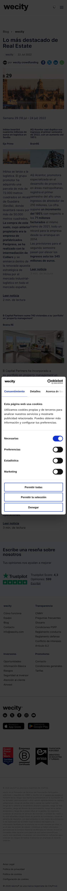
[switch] (58, 449)
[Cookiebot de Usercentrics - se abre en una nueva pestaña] (48, 381)
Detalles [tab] (35, 391)
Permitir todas (33, 487)
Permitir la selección (33, 497)
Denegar (33, 507)
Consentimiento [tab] (14, 391)
